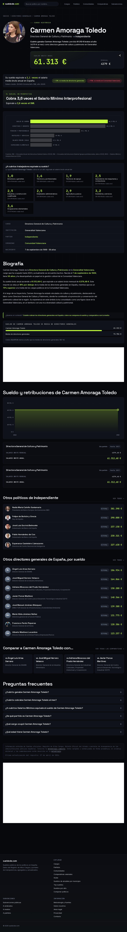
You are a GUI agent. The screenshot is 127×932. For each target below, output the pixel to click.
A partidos (7, 913)
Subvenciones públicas (12, 902)
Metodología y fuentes (62, 902)
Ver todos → (118, 499)
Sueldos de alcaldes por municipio (67, 881)
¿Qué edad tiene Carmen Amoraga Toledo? (27, 732)
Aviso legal (58, 909)
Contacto (57, 916)
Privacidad (58, 913)
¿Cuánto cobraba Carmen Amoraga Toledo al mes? (31, 700)
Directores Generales (21, 16)
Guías (56, 878)
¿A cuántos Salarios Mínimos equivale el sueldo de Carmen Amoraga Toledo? (44, 708)
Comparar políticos (61, 892)
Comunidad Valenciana (35, 243)
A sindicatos (8, 906)
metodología (56, 751)
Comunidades (88, 4)
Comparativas (102, 4)
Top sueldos (58, 885)
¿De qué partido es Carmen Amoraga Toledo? (28, 716)
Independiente (82, 36)
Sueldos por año (60, 888)
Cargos (67, 4)
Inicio (6, 16)
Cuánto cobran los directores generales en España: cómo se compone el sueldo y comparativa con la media (66, 315)
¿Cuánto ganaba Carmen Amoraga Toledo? (27, 692)
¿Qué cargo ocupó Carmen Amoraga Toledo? (28, 724)
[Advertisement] (63, 364)
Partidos (76, 4)
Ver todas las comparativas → (109, 649)
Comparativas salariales (63, 874)
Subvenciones (116, 4)
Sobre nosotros (60, 906)
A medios (6, 909)
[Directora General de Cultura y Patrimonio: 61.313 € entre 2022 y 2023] (66, 421)
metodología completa (56, 749)
